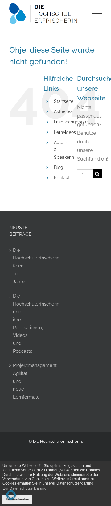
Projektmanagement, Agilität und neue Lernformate (20, 381)
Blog (58, 167)
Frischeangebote (71, 121)
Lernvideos (65, 132)
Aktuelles (63, 111)
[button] (11, 495)
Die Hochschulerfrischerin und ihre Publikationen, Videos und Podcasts (20, 323)
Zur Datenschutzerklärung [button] (25, 488)
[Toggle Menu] (97, 13)
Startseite (63, 101)
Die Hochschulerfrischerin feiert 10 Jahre (20, 265)
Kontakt (61, 177)
